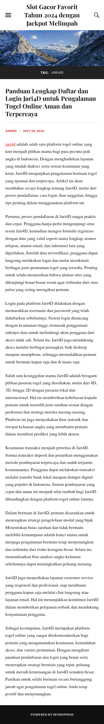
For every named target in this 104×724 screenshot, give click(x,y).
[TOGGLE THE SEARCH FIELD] (96, 15)
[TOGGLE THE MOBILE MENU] (8, 15)
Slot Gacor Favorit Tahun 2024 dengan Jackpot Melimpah (52, 14)
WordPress (63, 714)
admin (11, 131)
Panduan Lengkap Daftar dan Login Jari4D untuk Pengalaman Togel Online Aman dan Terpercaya (50, 102)
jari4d (10, 144)
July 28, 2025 (34, 131)
